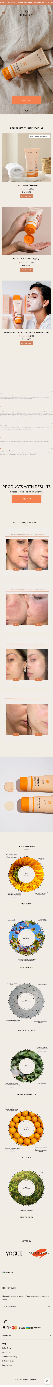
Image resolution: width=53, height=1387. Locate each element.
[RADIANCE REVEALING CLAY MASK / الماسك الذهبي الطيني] (26, 305)
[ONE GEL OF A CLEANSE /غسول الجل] (26, 231)
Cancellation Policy (9, 1357)
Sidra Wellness (24, 1379)
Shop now (26, 499)
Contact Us (6, 1352)
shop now (26, 100)
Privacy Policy (7, 1365)
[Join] (49, 1306)
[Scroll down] (26, 110)
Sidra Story (6, 1348)
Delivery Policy (8, 1361)
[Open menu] (6, 13)
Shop (4, 1344)
